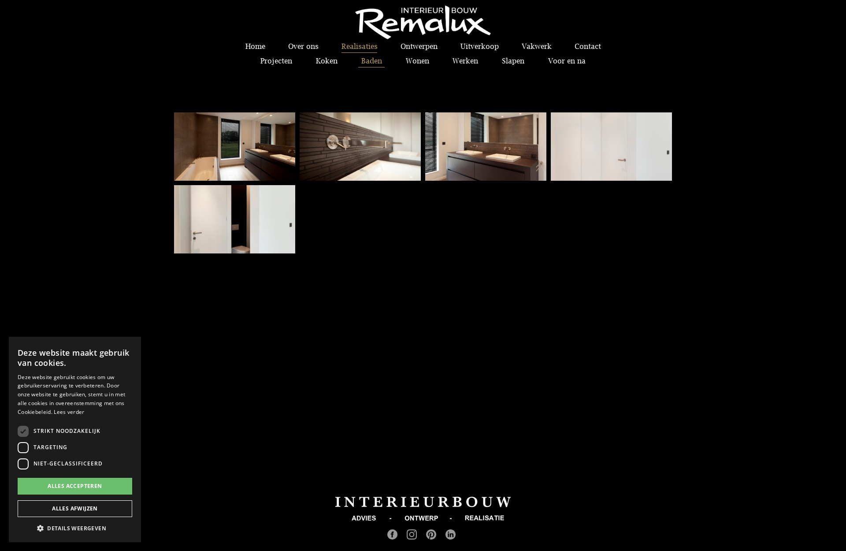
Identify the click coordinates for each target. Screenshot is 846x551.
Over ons (303, 46)
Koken (327, 60)
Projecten (276, 60)
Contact (588, 46)
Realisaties (359, 46)
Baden (371, 60)
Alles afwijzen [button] (75, 508)
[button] (75, 528)
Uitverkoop (479, 46)
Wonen (417, 60)
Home (255, 46)
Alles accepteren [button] (75, 486)
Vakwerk (537, 46)
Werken (465, 60)
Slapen (513, 60)
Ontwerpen (419, 46)
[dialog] (75, 439)
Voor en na (567, 60)
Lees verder (69, 412)
